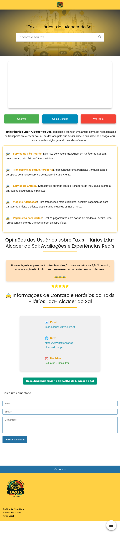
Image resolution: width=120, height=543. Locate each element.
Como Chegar (60, 119)
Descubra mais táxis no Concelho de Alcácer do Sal (60, 381)
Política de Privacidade (13, 509)
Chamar (21, 119)
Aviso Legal (8, 516)
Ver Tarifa (98, 119)
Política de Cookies (12, 512)
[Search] (98, 36)
